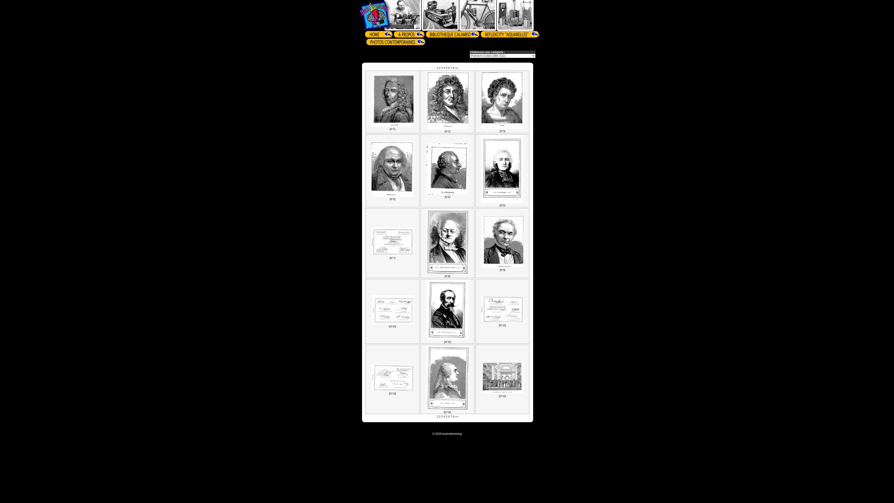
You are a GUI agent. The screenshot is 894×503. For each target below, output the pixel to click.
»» (456, 68)
